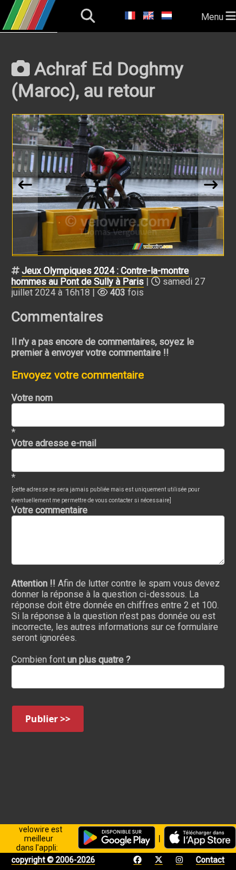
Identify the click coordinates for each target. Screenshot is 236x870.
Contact (210, 859)
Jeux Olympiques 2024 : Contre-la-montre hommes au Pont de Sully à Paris (100, 276)
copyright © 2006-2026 (53, 859)
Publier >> (47, 718)
